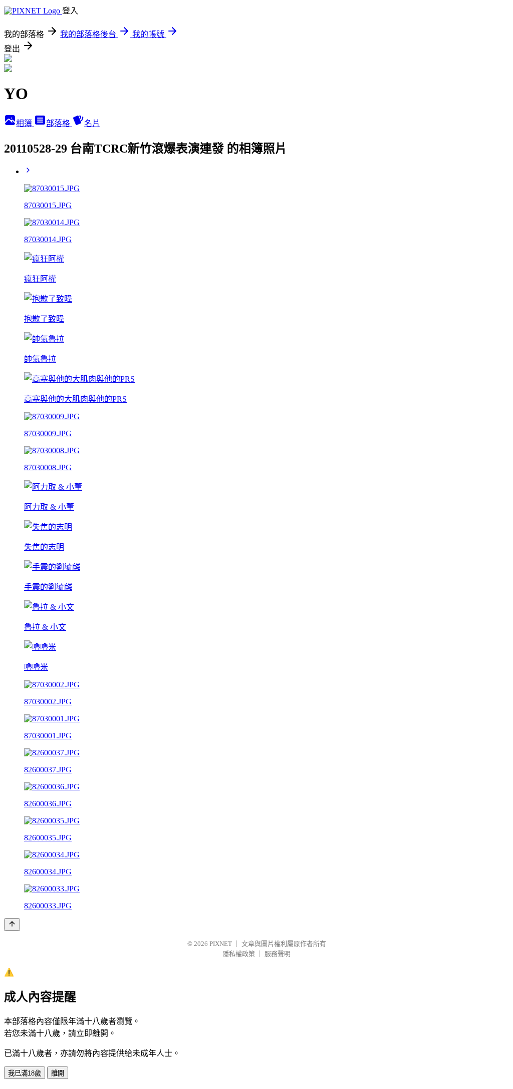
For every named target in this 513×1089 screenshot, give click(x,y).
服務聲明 (278, 953)
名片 (92, 123)
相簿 (25, 123)
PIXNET (220, 943)
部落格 (59, 123)
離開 (57, 1073)
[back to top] (12, 924)
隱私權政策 (238, 953)
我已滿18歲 (24, 1073)
